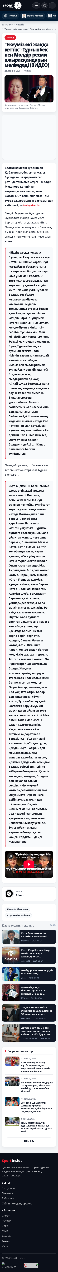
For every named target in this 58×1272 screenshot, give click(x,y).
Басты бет (7, 24)
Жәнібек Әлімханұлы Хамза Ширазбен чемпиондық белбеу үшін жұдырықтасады (36, 1107)
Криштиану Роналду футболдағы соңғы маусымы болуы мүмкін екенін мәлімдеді (35, 1067)
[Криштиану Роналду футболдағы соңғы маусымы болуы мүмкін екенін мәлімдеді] (12, 1061)
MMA (5, 1231)
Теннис (6, 1241)
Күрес (5, 1246)
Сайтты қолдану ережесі (17, 1203)
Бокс (5, 1226)
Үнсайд (20, 24)
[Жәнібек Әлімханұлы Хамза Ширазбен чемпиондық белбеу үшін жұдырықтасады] (12, 1101)
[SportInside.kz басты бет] (12, 5)
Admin (27, 70)
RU (36, 5)
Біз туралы (8, 1188)
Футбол (6, 1221)
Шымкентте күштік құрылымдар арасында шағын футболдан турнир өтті (36, 1127)
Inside (12, 1160)
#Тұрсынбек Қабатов (18, 915)
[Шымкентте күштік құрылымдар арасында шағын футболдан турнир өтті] (12, 1121)
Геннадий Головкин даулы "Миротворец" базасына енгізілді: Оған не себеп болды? (37, 1087)
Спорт (6, 1215)
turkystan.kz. (32, 205)
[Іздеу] (44, 5)
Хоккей (6, 1236)
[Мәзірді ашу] (52, 5)
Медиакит (8, 1193)
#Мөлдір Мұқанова (17, 909)
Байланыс (8, 1198)
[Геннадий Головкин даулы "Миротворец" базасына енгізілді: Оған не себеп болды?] (12, 1081)
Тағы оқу (29, 1140)
